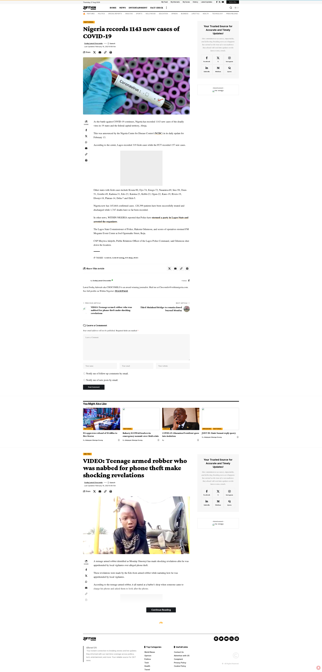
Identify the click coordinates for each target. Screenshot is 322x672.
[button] (166, 8)
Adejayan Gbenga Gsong (94, 440)
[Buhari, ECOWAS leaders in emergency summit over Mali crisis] (141, 419)
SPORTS (139, 14)
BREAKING (207, 429)
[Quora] (229, 70)
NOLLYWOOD (151, 14)
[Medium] (218, 70)
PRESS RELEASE (232, 14)
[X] (219, 2)
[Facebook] (217, 2)
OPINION (174, 14)
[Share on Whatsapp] (86, 142)
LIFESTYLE (195, 14)
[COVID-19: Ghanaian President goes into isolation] (180, 419)
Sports (88, 624)
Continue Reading (161, 610)
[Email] (99, 52)
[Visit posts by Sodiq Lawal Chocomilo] (86, 281)
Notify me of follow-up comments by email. (107, 373)
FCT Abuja (129, 258)
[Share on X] (94, 52)
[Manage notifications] (318, 668)
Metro (87, 454)
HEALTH (206, 14)
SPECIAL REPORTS (115, 14)
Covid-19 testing (118, 258)
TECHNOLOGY (217, 14)
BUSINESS (184, 14)
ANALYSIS (129, 14)
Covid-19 (107, 258)
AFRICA (166, 429)
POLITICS (101, 14)
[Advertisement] (141, 168)
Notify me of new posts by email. (102, 380)
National (89, 22)
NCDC (158, 133)
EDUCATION (163, 14)
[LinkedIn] (206, 70)
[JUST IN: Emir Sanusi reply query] (220, 419)
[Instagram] (229, 59)
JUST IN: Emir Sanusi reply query (219, 433)
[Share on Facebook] (86, 130)
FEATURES (91, 14)
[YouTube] (223, 2)
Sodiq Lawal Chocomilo (93, 43)
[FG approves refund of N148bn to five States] (101, 419)
